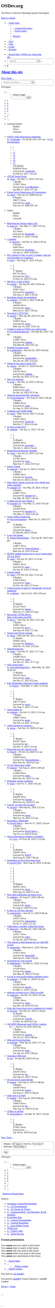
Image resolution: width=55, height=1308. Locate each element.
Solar (27, 1050)
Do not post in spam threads (20, 1079)
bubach (13, 768)
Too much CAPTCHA (17, 313)
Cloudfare (11, 239)
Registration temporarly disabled (22, 450)
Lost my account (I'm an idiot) (21, 805)
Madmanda (15, 963)
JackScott (29, 421)
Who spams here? (15, 664)
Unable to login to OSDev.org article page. (27, 329)
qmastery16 (15, 487)
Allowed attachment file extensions (23, 395)
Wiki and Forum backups (18, 1040)
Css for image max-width (18, 765)
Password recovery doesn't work (22, 749)
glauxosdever (16, 1114)
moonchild (15, 947)
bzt (26, 744)
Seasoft (13, 807)
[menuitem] (22, 28)
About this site (12, 72)
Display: (8, 1144)
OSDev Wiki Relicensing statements (24, 137)
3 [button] (7, 105)
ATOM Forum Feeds (17, 176)
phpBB (16, 1279)
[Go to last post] (36, 171)
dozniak (13, 1042)
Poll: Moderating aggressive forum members (27, 683)
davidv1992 (15, 863)
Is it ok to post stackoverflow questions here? (28, 976)
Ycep (14, 839)
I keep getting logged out (18, 516)
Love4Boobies (31, 187)
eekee (27, 308)
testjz (12, 783)
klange (28, 609)
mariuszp (14, 995)
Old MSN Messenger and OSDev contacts (26, 1024)
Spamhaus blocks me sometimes (22, 297)
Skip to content (8, 18)
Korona (28, 799)
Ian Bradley (18, 1274)
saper (12, 559)
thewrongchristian (18, 519)
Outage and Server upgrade (19, 633)
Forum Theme (13, 466)
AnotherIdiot (16, 350)
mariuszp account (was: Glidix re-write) (25, 992)
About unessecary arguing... (20, 725)
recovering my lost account (19, 960)
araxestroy (29, 292)
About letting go (14, 709)
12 (14, 155)
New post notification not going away (24, 894)
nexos (27, 530)
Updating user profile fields (19, 411)
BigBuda (29, 643)
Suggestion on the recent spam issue (23, 860)
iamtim (13, 1098)
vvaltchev (14, 593)
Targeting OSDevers (16, 1056)
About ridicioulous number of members (25, 836)
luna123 (13, 226)
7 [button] (7, 116)
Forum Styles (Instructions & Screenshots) (26, 192)
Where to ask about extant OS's (21, 363)
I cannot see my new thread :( (20, 501)
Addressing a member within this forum (25, 926)
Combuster (15, 139)
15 (14, 163)
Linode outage (13, 572)
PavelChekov (16, 823)
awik (12, 382)
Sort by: (28, 1144)
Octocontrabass (17, 398)
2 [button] (7, 103)
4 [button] (7, 108)
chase (12, 179)
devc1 (13, 620)
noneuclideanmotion (19, 538)
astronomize (15, 913)
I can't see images (15, 535)
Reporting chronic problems (20, 781)
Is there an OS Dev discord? (20, 910)
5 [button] (7, 111)
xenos (27, 324)
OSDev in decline (15, 1111)
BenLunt (14, 929)
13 (14, 158)
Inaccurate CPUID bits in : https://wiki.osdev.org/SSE (19, 615)
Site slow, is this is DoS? (18, 281)
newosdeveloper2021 (20, 667)
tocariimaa (29, 250)
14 (14, 160)
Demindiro (30, 234)
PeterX (15, 686)
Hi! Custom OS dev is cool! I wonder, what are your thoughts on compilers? (29, 256)
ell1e (12, 260)
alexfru (13, 316)
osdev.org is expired (16, 1095)
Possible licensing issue (18, 347)
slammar (14, 979)
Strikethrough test (15, 649)
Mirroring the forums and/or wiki (22, 223)
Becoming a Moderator (17, 820)
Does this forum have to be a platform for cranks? (30, 1008)
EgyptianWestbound (19, 331)
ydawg (13, 366)
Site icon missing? (15, 379)
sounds (13, 284)
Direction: (8, 1146)
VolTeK (28, 1019)
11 (14, 152)
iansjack (16, 242)
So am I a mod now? (16, 427)
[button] (8, 92)
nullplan (13, 300)
